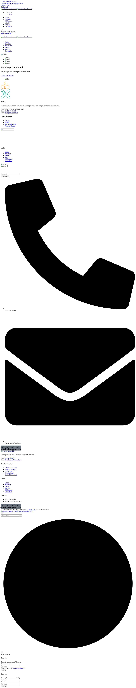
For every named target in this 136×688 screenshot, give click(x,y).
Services (7, 24)
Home (7, 17)
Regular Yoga (9, 473)
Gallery (7, 23)
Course (7, 120)
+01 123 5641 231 (10, 111)
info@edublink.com (11, 113)
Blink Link (32, 509)
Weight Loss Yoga (10, 469)
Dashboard (4, 7)
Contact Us (8, 26)
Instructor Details (10, 124)
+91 (5, 458)
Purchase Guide (10, 126)
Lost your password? (18, 668)
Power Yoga (8, 471)
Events (7, 122)
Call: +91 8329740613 (9, 1)
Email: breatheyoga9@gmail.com (12, 3)
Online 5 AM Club (11, 468)
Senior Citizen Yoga (11, 475)
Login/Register (5, 5)
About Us (8, 19)
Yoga (10, 14)
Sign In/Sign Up (6, 33)
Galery (7, 155)
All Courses (8, 21)
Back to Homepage (8, 75)
